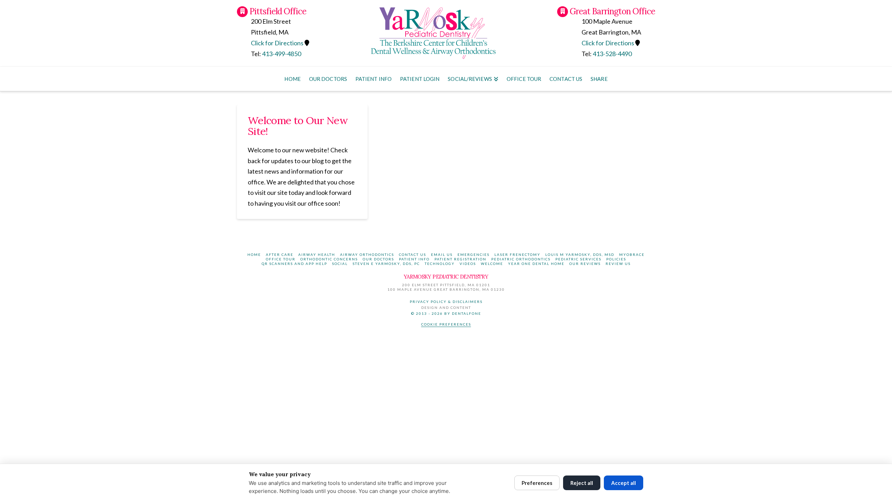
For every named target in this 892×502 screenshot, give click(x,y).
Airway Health (316, 254)
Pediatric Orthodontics (521, 259)
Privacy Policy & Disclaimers (446, 301)
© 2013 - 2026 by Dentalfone (446, 313)
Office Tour (280, 259)
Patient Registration (460, 259)
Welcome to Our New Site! (298, 126)
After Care (279, 254)
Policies (616, 259)
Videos (468, 263)
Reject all (581, 483)
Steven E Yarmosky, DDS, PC (386, 263)
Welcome (492, 263)
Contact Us (412, 254)
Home (254, 254)
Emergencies (473, 254)
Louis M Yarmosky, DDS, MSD (579, 254)
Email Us (442, 254)
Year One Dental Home (536, 263)
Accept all (623, 483)
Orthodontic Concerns (329, 259)
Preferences (537, 483)
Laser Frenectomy (517, 254)
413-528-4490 (612, 54)
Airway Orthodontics (367, 254)
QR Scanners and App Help (294, 263)
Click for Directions (608, 43)
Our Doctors (378, 259)
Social (340, 263)
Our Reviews (585, 263)
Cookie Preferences (446, 324)
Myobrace (632, 254)
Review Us (618, 263)
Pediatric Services (578, 259)
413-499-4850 (281, 54)
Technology (440, 263)
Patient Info (414, 259)
